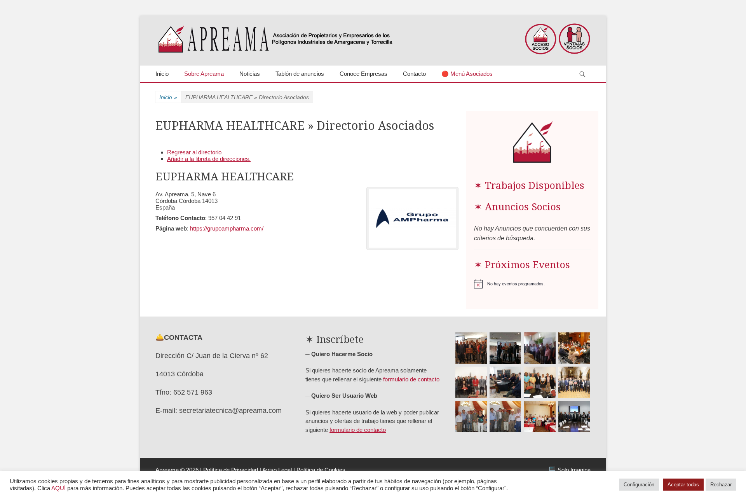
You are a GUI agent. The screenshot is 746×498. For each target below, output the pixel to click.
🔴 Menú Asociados (467, 73)
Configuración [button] (639, 485)
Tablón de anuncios (299, 73)
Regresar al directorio (194, 152)
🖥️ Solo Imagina (570, 470)
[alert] (532, 283)
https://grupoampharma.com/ (226, 228)
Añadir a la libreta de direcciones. (209, 159)
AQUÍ (58, 488)
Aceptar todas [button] (683, 485)
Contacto (414, 73)
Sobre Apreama (204, 73)
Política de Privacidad (230, 470)
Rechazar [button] (721, 485)
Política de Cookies (320, 470)
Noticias (249, 73)
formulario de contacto (411, 379)
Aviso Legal (277, 470)
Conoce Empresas (363, 73)
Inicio (162, 73)
